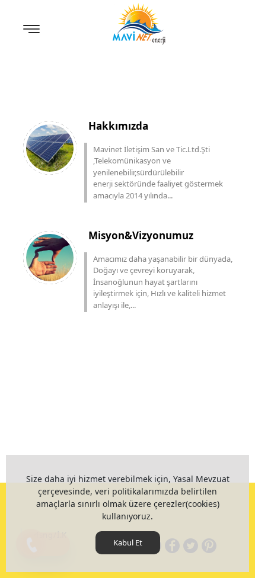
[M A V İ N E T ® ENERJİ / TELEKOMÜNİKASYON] (139, 23)
